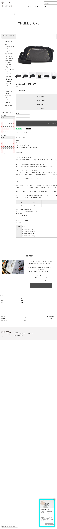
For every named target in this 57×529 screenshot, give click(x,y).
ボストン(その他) (10, 69)
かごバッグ (8, 73)
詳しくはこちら (49, 524)
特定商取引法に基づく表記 (22, 145)
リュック (8, 71)
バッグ (22, 298)
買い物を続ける (20, 152)
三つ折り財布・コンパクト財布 (10, 82)
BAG (28, 6)
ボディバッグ (9, 62)
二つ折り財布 (9, 80)
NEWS (25, 320)
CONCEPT (3, 314)
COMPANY (3, 316)
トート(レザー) (9, 57)
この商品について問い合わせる (23, 150)
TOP (2, 14)
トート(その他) (9, 60)
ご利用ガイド (49, 318)
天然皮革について (20, 140)
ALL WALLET (8, 76)
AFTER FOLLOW (4, 320)
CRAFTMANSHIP (4, 318)
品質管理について (50, 316)
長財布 (7, 78)
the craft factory (50, 314)
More (41, 285)
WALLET (37, 6)
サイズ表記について (21, 137)
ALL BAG (6, 14)
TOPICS (25, 314)
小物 (45, 6)
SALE (53, 6)
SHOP (2, 322)
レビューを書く (20, 135)
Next (53, 52)
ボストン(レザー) (10, 64)
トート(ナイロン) (10, 58)
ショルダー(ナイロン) (14, 14)
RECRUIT (2, 324)
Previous (18, 52)
